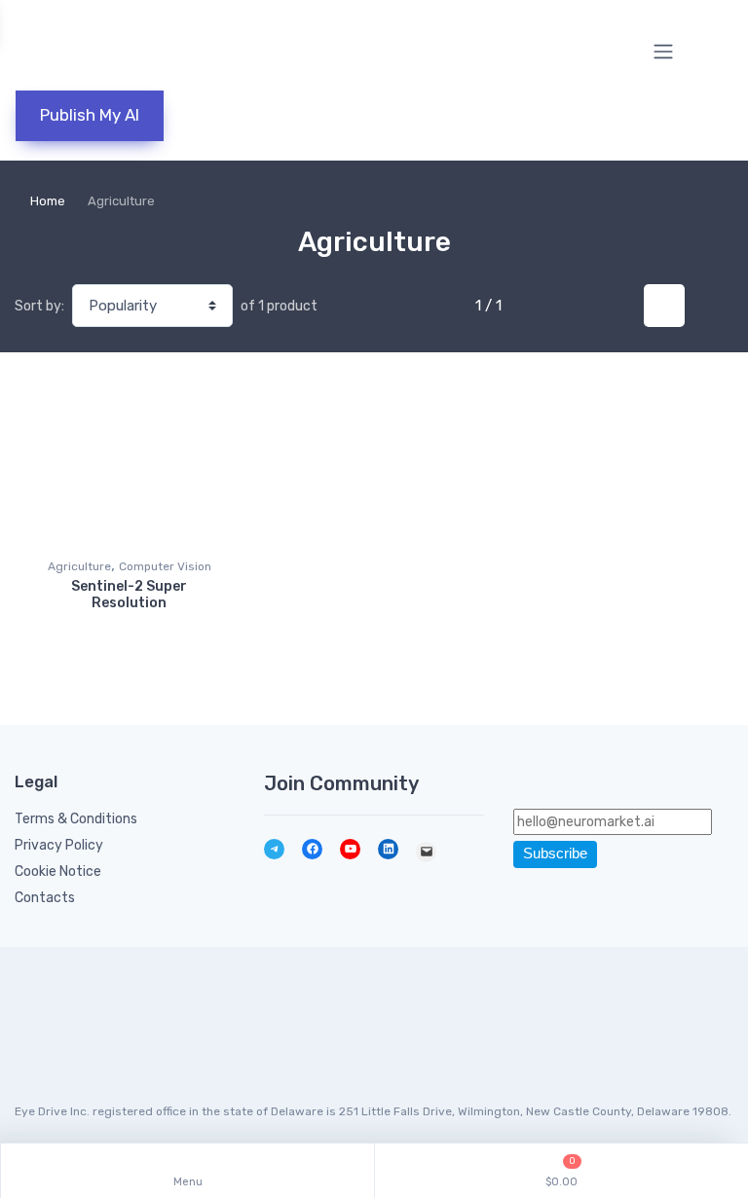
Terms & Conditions (76, 819)
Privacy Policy (59, 845)
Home (47, 201)
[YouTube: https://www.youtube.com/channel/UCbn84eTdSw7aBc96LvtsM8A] (350, 849)
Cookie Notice (58, 871)
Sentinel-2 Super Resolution (129, 594)
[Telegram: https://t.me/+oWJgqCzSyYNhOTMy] (274, 849)
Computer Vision (165, 566)
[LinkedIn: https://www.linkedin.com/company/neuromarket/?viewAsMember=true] (388, 849)
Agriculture (79, 566)
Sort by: (39, 306)
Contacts (45, 897)
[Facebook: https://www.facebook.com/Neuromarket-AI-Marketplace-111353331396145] (312, 849)
